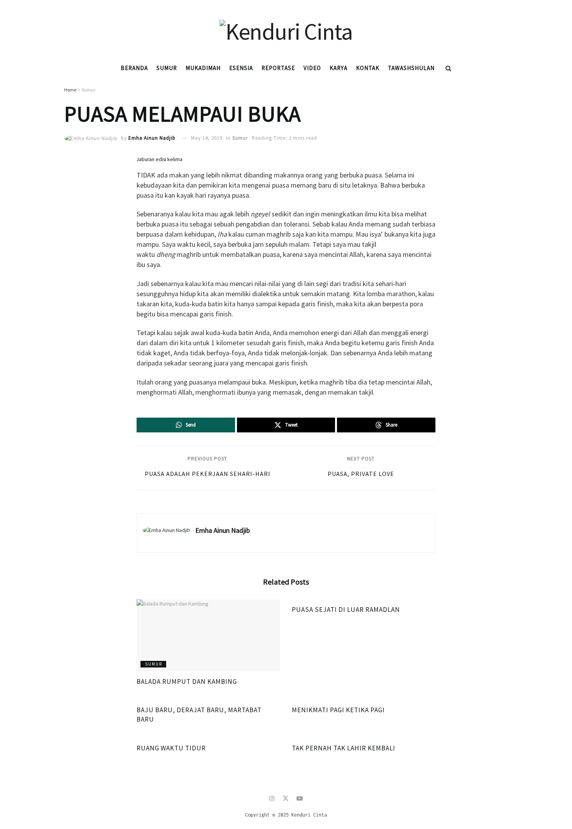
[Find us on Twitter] (285, 798)
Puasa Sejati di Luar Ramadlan (346, 609)
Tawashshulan (411, 68)
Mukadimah (203, 68)
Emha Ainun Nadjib (151, 138)
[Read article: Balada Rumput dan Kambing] (208, 635)
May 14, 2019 (206, 138)
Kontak (367, 68)
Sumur (166, 68)
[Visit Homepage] (286, 29)
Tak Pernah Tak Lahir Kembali (343, 748)
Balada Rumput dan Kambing (187, 681)
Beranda (134, 68)
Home (70, 90)
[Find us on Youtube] (300, 798)
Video (312, 68)
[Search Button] (448, 68)
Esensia (241, 68)
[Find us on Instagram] (272, 798)
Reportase (278, 68)
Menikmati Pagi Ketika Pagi (338, 710)
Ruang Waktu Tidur (171, 748)
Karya (338, 68)
